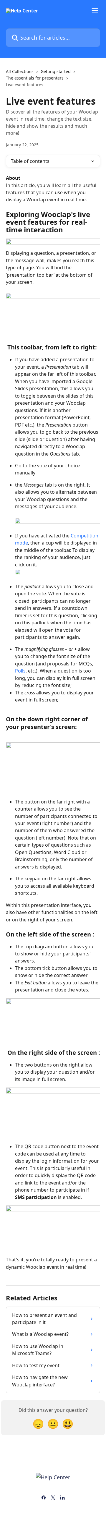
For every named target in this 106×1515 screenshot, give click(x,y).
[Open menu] (95, 10)
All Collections (20, 71)
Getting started (56, 71)
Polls (20, 670)
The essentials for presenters (35, 78)
